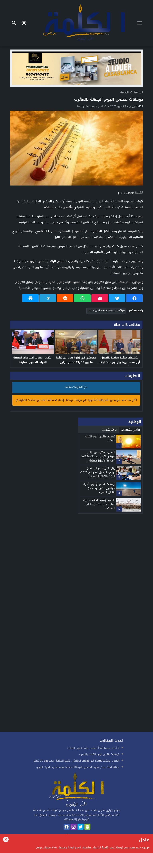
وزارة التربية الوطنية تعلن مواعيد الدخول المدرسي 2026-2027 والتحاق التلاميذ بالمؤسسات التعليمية (97, 474)
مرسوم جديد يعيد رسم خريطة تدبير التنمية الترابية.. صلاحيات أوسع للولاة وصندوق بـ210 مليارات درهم (92, 847)
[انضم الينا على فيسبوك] (67, 827)
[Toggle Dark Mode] (24, 23)
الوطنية (124, 91)
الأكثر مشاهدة (130, 429)
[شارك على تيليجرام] (47, 298)
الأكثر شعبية (109, 429)
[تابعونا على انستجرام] (73, 827)
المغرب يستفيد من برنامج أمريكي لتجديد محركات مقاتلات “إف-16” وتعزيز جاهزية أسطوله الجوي (98, 458)
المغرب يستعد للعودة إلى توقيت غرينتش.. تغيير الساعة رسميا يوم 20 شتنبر (76, 760)
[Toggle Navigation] (140, 23)
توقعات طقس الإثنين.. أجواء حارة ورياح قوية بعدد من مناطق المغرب (99, 488)
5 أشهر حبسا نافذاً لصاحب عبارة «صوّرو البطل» (93, 747)
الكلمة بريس (136, 106)
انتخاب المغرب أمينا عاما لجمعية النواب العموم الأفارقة (32, 360)
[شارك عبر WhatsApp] (82, 298)
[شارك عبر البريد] (99, 298)
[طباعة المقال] (30, 298)
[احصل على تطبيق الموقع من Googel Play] (87, 827)
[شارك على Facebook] (134, 298)
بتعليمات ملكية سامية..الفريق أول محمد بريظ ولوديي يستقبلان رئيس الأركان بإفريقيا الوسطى (119, 362)
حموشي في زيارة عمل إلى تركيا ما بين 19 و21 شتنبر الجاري (76, 360)
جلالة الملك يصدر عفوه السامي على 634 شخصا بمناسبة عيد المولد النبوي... (76, 767)
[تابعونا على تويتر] (80, 827)
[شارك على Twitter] (117, 298)
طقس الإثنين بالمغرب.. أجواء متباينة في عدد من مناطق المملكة (99, 504)
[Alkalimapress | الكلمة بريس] (76, 790)
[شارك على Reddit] (65, 298)
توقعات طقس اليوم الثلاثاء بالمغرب (99, 438)
